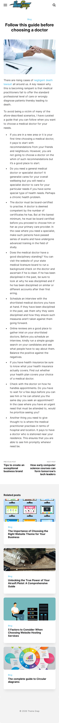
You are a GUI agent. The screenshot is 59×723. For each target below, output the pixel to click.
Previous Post (14, 467)
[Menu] (5, 5)
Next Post (43, 468)
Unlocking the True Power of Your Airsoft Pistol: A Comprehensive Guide (29, 583)
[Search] (54, 5)
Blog (29, 19)
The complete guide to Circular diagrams (27, 680)
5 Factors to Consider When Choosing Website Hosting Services (25, 632)
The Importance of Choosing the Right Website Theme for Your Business (28, 534)
